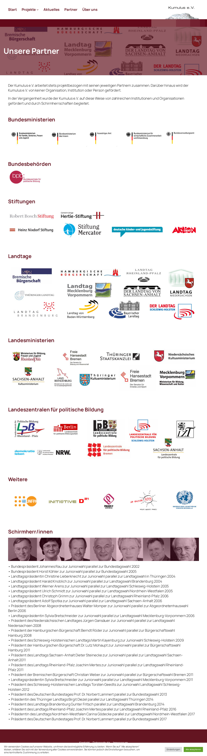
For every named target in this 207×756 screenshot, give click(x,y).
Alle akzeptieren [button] (193, 749)
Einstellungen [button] (173, 749)
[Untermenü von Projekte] (38, 10)
